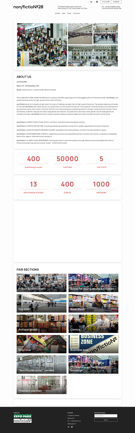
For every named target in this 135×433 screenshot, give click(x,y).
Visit (63, 13)
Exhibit (57, 13)
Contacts (76, 13)
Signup (106, 420)
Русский (105, 2)
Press (69, 13)
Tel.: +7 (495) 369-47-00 (74, 421)
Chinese (116, 2)
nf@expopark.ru (72, 424)
